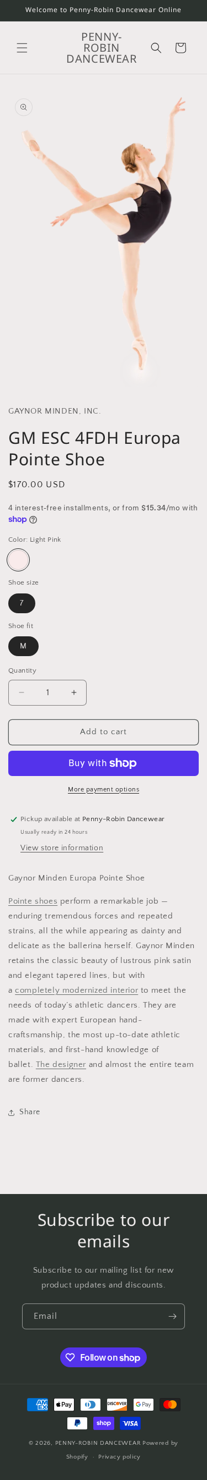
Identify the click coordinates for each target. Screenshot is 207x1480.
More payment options (103, 789)
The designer (61, 1064)
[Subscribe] (172, 1316)
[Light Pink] (18, 560)
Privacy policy (119, 1457)
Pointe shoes (32, 901)
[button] (22, 48)
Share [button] (29, 1112)
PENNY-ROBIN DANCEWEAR (98, 1443)
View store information (61, 848)
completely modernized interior (76, 990)
